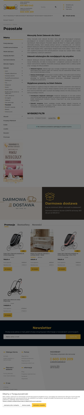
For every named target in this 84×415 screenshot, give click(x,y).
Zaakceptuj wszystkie (39, 405)
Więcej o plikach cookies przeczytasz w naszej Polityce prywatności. (22, 401)
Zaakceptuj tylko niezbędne (11, 405)
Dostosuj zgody (26, 405)
